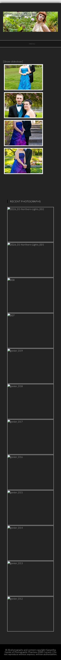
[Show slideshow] (13, 61)
